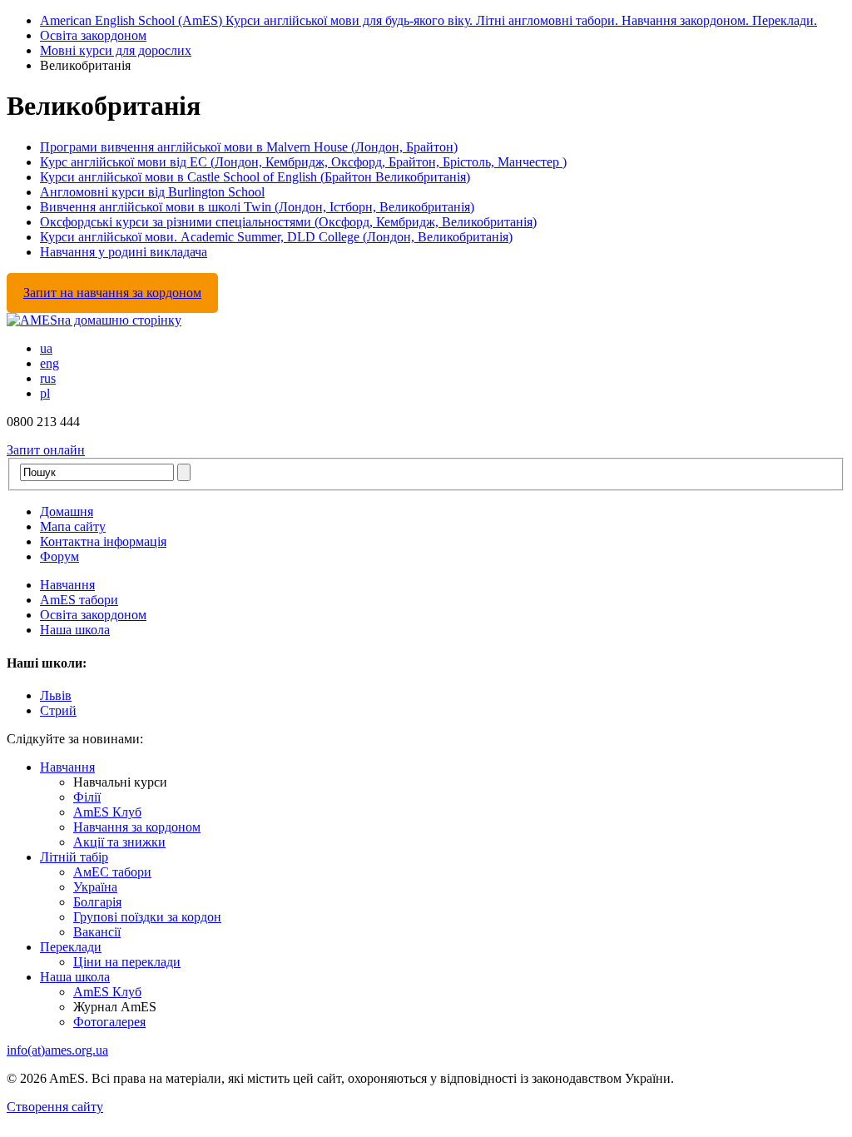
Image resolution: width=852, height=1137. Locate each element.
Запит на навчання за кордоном (112, 292)
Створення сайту (55, 1107)
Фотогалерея (109, 1022)
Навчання (67, 585)
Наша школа (75, 630)
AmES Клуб (107, 812)
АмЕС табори (112, 872)
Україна (95, 887)
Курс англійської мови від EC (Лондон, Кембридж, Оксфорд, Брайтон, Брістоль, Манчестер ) (303, 162)
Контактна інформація (103, 541)
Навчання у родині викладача (123, 252)
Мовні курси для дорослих (115, 50)
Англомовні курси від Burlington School (152, 192)
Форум (59, 556)
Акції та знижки (119, 842)
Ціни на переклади (127, 962)
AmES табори (79, 600)
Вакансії (97, 932)
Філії (87, 797)
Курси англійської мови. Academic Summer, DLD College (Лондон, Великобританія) (276, 237)
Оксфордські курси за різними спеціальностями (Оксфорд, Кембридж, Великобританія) (288, 222)
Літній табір (74, 857)
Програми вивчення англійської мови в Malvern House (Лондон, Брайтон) (249, 147)
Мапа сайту (73, 526)
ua (46, 348)
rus (48, 378)
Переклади (71, 947)
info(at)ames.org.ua (57, 1050)
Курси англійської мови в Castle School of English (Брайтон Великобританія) (255, 177)
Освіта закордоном (93, 35)
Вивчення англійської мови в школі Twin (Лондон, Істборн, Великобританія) (257, 207)
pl (45, 393)
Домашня (66, 511)
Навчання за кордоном (137, 827)
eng (49, 363)
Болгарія (97, 902)
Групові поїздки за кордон (147, 917)
